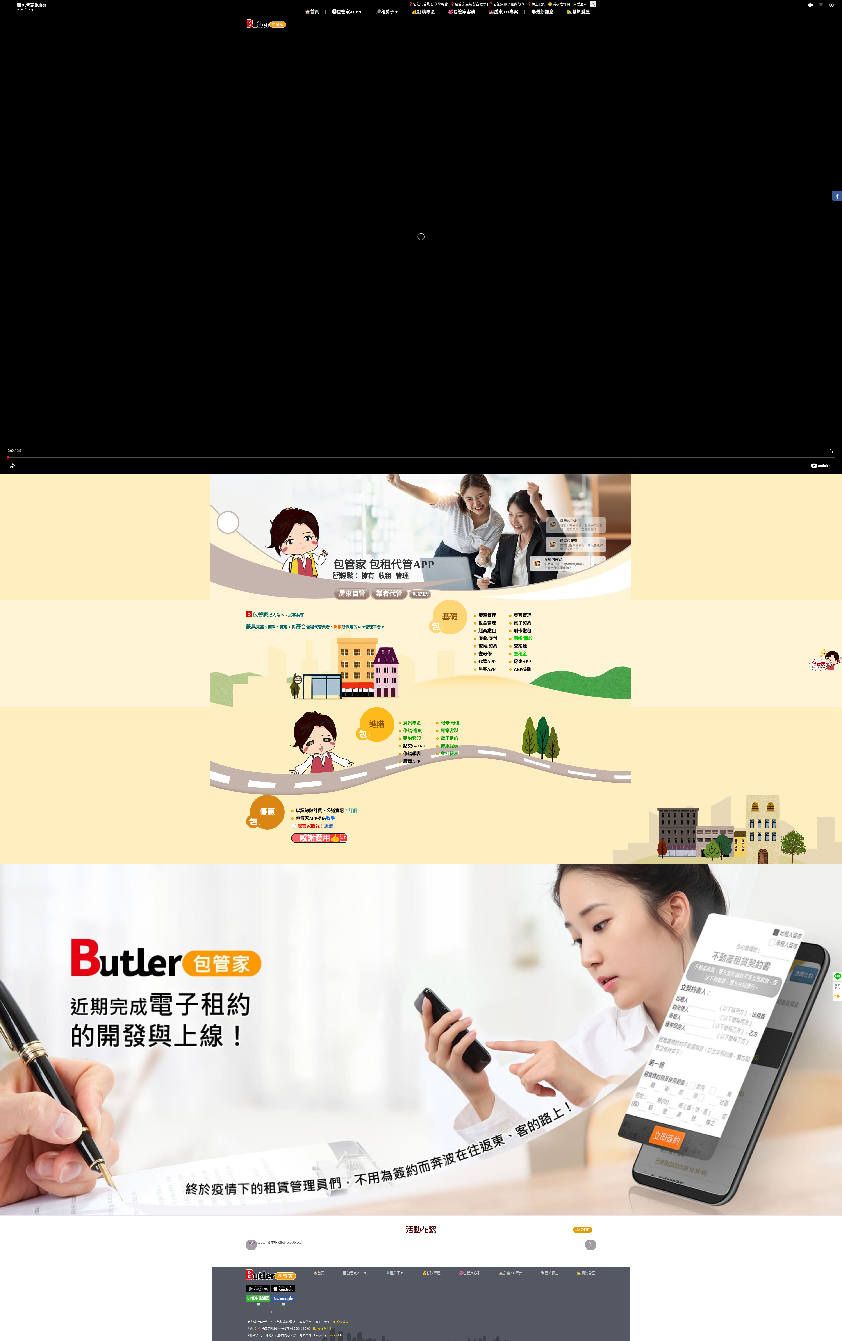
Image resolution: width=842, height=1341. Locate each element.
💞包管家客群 (470, 1273)
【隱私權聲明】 (322, 1328)
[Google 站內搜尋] (593, 4)
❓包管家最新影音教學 (468, 4)
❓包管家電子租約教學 (507, 4)
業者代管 (389, 593)
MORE (583, 1229)
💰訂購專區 (431, 1273)
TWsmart (333, 1335)
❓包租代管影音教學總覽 (428, 4)
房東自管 (352, 593)
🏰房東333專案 (511, 1273)
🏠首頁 (319, 1273)
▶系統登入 (340, 1322)
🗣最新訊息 (550, 1273)
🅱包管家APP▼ (355, 1273)
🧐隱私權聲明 (559, 4)
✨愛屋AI (579, 4)
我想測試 (420, 594)
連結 (328, 826)
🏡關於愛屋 (586, 1273)
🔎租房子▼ (394, 1273)
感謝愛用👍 (320, 838)
